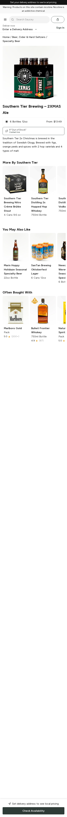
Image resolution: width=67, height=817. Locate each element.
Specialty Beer (11, 41)
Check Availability (33, 810)
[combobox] (32, 19)
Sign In (60, 27)
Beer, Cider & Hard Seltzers (28, 37)
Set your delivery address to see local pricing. (33, 2)
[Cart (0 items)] (57, 19)
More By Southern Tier (20, 162)
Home (6, 37)
